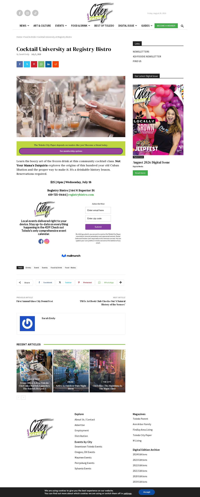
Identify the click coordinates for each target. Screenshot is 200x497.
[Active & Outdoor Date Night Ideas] (71, 371)
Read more (140, 173)
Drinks (28, 267)
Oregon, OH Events (85, 452)
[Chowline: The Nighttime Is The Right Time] (107, 371)
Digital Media (138, 166)
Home (19, 36)
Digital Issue (138, 157)
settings (128, 493)
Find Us (137, 61)
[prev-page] (18, 398)
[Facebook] (20, 13)
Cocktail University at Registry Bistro (54, 36)
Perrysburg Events (84, 462)
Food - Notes (70, 267)
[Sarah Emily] (29, 323)
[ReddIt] (55, 64)
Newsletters (141, 51)
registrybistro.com (81, 194)
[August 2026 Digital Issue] (158, 120)
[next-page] (23, 398)
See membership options (71, 151)
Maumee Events (83, 457)
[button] (181, 25)
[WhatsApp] (41, 64)
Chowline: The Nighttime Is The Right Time (107, 387)
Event (36, 267)
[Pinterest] (34, 64)
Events (45, 267)
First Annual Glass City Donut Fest (35, 301)
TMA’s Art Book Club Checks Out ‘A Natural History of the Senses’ (102, 303)
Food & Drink (30, 36)
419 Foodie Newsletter (147, 56)
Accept (146, 492)
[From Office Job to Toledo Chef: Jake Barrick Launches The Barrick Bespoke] (34, 371)
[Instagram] (27, 13)
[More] (120, 282)
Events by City (83, 442)
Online (70, 382)
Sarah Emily (24, 54)
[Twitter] (27, 64)
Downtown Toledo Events (88, 446)
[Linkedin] (48, 64)
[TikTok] (35, 13)
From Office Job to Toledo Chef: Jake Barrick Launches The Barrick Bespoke (34, 385)
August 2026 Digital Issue (151, 162)
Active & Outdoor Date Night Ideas (71, 387)
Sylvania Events (83, 468)
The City (107, 382)
